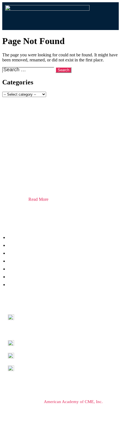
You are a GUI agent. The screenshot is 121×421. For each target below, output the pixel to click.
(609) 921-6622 (32, 355)
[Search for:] (28, 69)
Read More (38, 199)
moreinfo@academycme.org (43, 342)
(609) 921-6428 (32, 367)
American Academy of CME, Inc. (73, 401)
